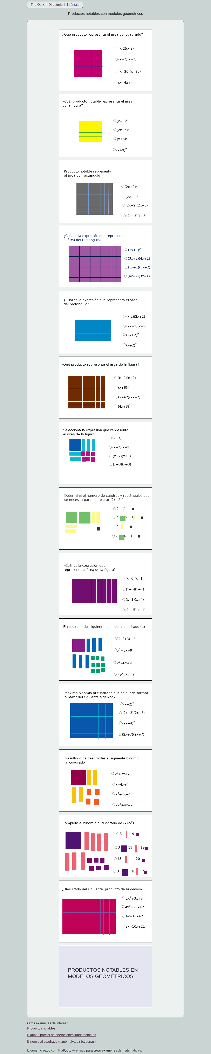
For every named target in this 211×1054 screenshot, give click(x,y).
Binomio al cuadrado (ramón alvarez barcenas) (61, 1041)
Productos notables (41, 1028)
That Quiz (64, 1050)
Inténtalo (73, 4)
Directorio (55, 4)
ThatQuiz (37, 4)
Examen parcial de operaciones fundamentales (61, 1035)
